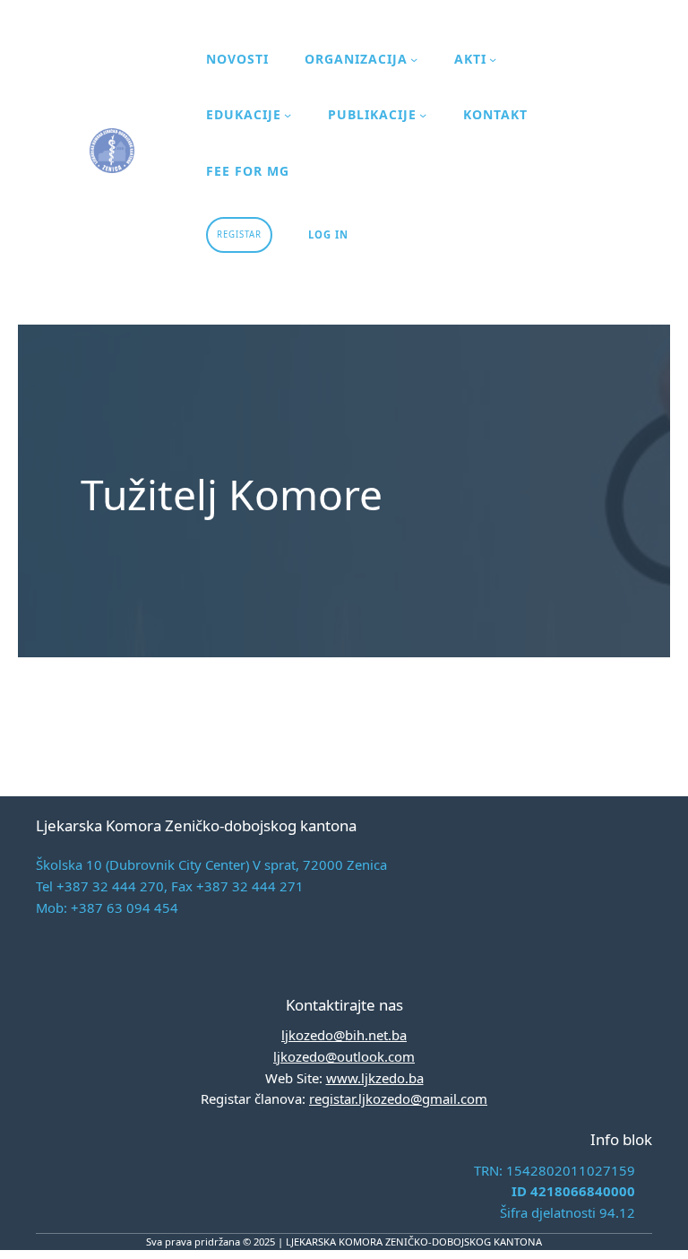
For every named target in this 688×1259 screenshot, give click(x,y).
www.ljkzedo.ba (375, 1078)
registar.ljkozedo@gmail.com (398, 1098)
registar (239, 234)
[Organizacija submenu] (413, 59)
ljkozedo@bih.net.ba (344, 1035)
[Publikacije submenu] (422, 114)
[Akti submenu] (492, 59)
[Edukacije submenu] (287, 114)
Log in (328, 234)
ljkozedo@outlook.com (344, 1056)
